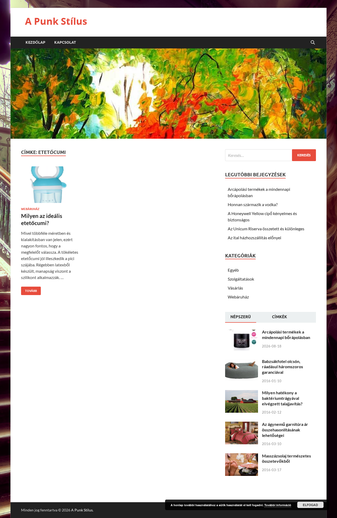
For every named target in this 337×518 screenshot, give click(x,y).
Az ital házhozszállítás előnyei (254, 237)
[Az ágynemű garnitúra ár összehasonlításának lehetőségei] (241, 424)
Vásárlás (235, 287)
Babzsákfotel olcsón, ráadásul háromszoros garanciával (282, 367)
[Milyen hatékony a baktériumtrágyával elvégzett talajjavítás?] (241, 393)
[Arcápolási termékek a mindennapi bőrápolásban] (241, 332)
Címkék (279, 317)
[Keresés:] (270, 155)
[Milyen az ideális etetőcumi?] (50, 186)
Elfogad (310, 504)
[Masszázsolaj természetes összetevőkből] (241, 456)
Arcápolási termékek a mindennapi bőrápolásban (286, 334)
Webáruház (30, 209)
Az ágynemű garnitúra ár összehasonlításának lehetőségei (285, 430)
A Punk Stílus (56, 21)
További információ (277, 505)
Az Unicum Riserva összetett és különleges (266, 228)
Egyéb (233, 269)
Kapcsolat (65, 42)
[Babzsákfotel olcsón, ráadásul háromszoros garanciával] (241, 361)
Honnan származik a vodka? (252, 204)
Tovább (29, 290)
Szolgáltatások (241, 278)
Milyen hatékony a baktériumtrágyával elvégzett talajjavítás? (282, 398)
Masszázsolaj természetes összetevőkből (286, 458)
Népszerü (240, 317)
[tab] (240, 317)
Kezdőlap (35, 42)
